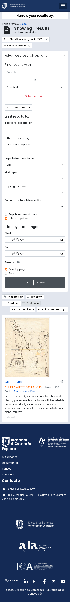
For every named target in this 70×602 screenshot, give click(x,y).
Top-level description (18, 123)
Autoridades (9, 457)
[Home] (15, 6)
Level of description (17, 144)
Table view (32, 303)
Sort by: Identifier (21, 309)
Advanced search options (26, 55)
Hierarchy (36, 296)
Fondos (6, 468)
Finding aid (11, 172)
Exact (12, 273)
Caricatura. (14, 382)
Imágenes (8, 474)
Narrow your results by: (35, 15)
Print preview (15, 296)
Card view (13, 303)
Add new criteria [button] (17, 107)
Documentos (10, 463)
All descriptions (18, 218)
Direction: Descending (51, 309)
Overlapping (17, 269)
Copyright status (15, 186)
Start (8, 233)
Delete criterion (35, 96)
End (7, 247)
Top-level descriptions (23, 214)
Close (23, 24)
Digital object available (19, 158)
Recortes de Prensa (26, 391)
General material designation (23, 200)
